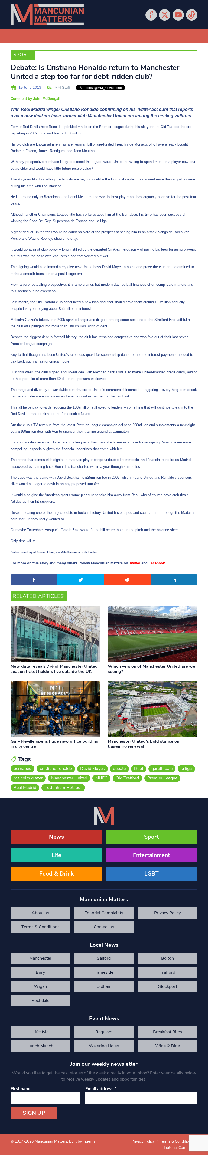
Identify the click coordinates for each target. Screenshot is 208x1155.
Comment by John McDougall (35, 99)
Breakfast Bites (167, 1032)
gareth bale (162, 769)
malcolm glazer (28, 778)
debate (119, 769)
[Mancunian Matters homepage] (47, 14)
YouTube (178, 15)
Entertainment (151, 855)
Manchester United (69, 778)
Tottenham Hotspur (63, 788)
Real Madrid (25, 788)
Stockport (167, 986)
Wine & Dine (167, 1046)
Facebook (151, 15)
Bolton (167, 958)
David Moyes (92, 769)
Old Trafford (127, 778)
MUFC (101, 778)
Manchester (40, 958)
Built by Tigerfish (83, 1141)
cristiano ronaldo (56, 769)
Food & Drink (56, 873)
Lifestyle (40, 1032)
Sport (21, 54)
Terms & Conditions (40, 927)
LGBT (151, 873)
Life (56, 855)
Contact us (104, 927)
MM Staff (62, 87)
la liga (186, 769)
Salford (104, 958)
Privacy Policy (167, 913)
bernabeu (22, 769)
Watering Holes (104, 1046)
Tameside (104, 972)
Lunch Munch (40, 1046)
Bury (40, 972)
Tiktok (191, 15)
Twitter (164, 15)
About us (40, 913)
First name (21, 1089)
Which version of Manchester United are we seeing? (151, 668)
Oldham (104, 986)
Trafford (167, 972)
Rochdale (40, 1000)
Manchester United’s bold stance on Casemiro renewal (143, 743)
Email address (100, 1089)
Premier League (162, 778)
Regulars (103, 1032)
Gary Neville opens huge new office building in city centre (55, 743)
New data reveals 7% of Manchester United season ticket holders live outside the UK (54, 668)
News (56, 837)
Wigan (40, 986)
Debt (138, 769)
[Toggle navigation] (13, 36)
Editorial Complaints (103, 913)
